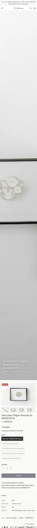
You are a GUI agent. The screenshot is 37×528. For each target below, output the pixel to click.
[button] (3, 394)
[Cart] (35, 8)
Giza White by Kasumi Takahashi (13, 448)
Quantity (4, 464)
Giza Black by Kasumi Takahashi (13, 453)
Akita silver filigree (11, 518)
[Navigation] (2, 8)
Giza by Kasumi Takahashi (11, 458)
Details (3, 495)
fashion (21, 518)
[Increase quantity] (11, 468)
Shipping (4, 430)
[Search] (30, 8)
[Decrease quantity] (4, 468)
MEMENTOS (8, 421)
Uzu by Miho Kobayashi (10, 443)
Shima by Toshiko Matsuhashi (12, 439)
